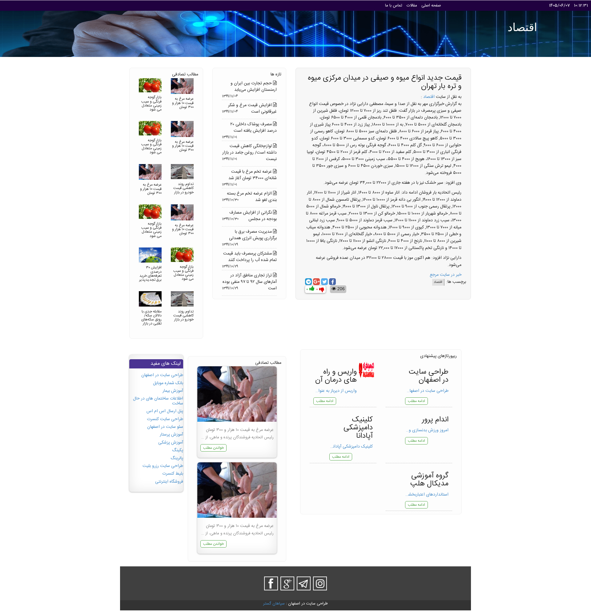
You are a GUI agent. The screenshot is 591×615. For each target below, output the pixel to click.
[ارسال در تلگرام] (308, 281)
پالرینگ (177, 458)
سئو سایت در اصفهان (165, 427)
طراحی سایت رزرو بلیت (163, 466)
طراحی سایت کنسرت (165, 419)
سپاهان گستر (274, 603)
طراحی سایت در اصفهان (162, 375)
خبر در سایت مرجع (445, 275)
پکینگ (177, 450)
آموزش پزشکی (170, 442)
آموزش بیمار (173, 391)
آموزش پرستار (171, 434)
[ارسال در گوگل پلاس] (316, 281)
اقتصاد (429, 97)
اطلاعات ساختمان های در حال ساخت (158, 401)
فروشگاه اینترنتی (169, 481)
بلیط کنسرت (172, 473)
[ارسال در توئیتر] (324, 281)
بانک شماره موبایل (168, 383)
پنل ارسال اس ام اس (165, 411)
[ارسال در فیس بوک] (332, 281)
